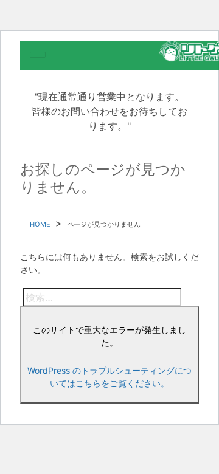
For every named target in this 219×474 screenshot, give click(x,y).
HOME (40, 224)
